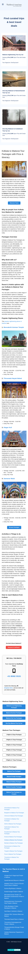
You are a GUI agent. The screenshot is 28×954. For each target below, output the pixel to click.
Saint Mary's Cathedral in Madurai (13, 911)
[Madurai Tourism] (14, 5)
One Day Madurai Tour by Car (14, 723)
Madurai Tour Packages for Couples (14, 793)
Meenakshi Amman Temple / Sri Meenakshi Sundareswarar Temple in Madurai (14, 896)
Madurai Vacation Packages (14, 787)
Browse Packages (14, 527)
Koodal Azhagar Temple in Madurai (13, 891)
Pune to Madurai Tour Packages (12, 854)
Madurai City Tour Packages (14, 718)
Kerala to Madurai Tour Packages (13, 836)
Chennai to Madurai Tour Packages (13, 815)
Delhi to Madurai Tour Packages (12, 823)
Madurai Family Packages (14, 776)
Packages (14, 734)
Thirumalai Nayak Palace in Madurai (14, 919)
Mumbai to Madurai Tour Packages (13, 843)
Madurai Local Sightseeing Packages (14, 706)
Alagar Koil (8, 427)
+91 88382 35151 (14, 676)
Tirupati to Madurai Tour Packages (13, 851)
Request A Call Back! (14, 647)
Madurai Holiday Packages (14, 781)
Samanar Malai (9, 478)
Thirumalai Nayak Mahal (13, 378)
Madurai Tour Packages (14, 771)
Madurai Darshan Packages (14, 712)
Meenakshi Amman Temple (14, 327)
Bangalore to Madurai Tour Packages (14, 812)
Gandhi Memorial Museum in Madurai (14, 880)
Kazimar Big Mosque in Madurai (12, 888)
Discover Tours (14, 203)
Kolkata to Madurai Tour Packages (13, 840)
